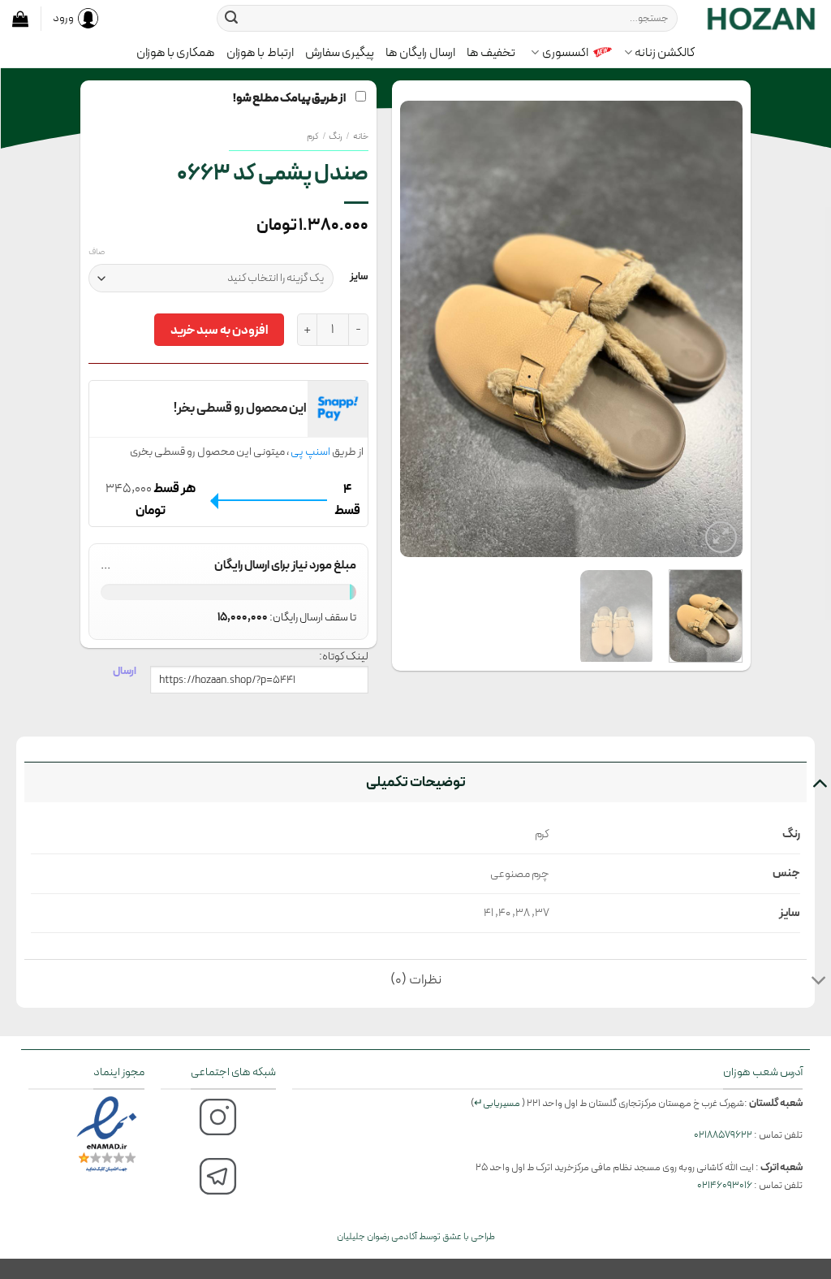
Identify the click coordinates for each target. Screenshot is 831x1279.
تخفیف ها (491, 53)
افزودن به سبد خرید (219, 330)
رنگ (335, 137)
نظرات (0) (415, 980)
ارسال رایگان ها (420, 53)
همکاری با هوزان (176, 53)
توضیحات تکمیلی (416, 782)
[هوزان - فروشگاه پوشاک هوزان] (760, 18)
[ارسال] (231, 18)
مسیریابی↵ (497, 1103)
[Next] (416, 328)
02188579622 (723, 1135)
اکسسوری (565, 53)
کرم (312, 137)
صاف (96, 252)
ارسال (124, 671)
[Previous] (715, 328)
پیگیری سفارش (339, 53)
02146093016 (724, 1185)
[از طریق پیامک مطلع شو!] (571, 329)
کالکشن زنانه (665, 53)
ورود (63, 18)
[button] (20, 19)
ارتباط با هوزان (260, 53)
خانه (360, 137)
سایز (359, 277)
